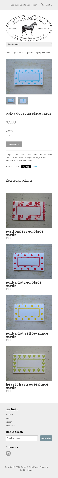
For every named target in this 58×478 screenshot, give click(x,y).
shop (8, 418)
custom (9, 422)
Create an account (28, 5)
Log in (13, 5)
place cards (18, 53)
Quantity (9, 131)
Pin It (35, 166)
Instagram (8, 453)
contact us (10, 426)
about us (9, 414)
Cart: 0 (49, 5)
